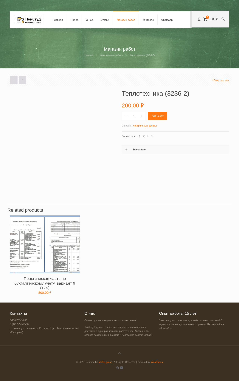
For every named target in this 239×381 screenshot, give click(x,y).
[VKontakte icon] (121, 367)
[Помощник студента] (28, 19)
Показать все (221, 80)
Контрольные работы (111, 55)
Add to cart (158, 116)
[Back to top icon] (119, 353)
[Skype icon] (117, 367)
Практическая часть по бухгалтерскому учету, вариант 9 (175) (44, 283)
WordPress (157, 362)
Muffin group (105, 362)
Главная (89, 55)
